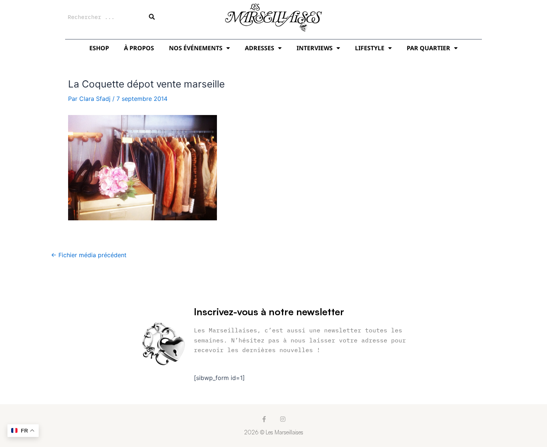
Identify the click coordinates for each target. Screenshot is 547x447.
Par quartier (428, 48)
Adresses (259, 48)
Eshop (99, 48)
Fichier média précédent (89, 255)
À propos (139, 48)
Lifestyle (369, 48)
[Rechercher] (152, 16)
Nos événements (196, 48)
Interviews (315, 48)
